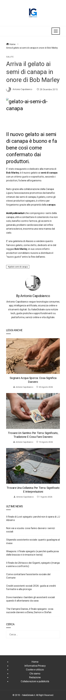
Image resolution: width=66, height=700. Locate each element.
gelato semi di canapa (18, 266)
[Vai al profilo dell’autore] (33, 282)
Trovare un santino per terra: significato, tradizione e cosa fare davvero (33, 435)
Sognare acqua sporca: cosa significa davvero (33, 380)
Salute (9, 57)
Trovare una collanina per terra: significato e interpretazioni (33, 489)
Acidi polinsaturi (15, 213)
